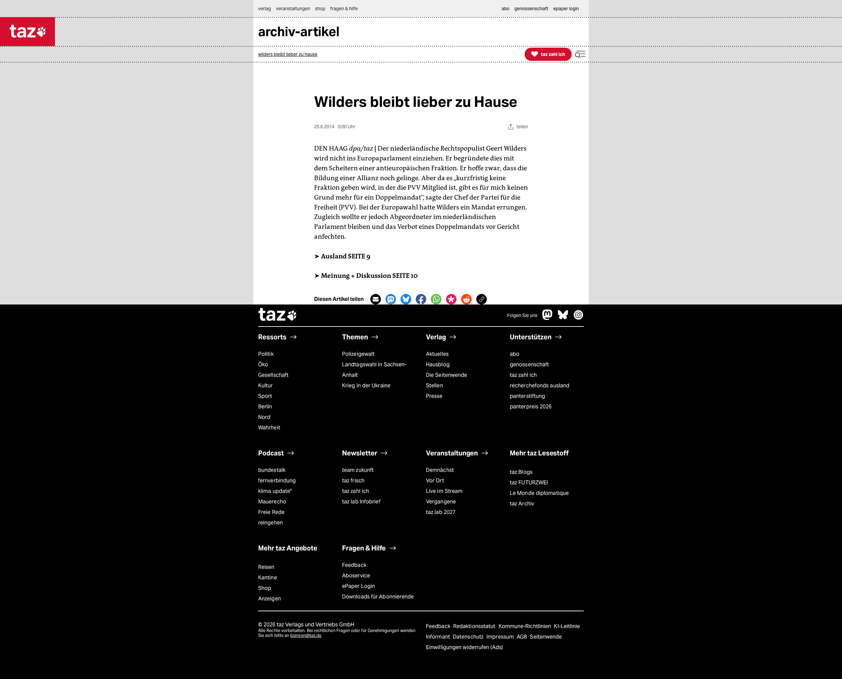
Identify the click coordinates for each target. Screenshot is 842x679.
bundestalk (271, 470)
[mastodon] (547, 318)
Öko (263, 364)
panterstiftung (527, 396)
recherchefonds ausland (539, 385)
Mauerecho (272, 501)
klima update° (275, 491)
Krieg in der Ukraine (366, 385)
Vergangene (441, 501)
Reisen (266, 567)
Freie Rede (271, 512)
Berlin (265, 406)
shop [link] (320, 9)
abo (514, 354)
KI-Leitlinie (567, 626)
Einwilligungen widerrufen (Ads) (464, 647)
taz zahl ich (523, 375)
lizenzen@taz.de (305, 635)
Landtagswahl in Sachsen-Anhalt (374, 369)
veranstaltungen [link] (293, 9)
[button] (580, 54)
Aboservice (356, 575)
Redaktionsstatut (475, 626)
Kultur (265, 385)
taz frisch (353, 480)
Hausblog (438, 364)
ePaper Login (358, 586)
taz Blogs (521, 472)
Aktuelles (437, 354)
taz (278, 315)
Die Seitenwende (446, 375)
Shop (264, 588)
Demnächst (440, 470)
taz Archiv (522, 503)
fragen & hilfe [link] (344, 9)
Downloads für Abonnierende (378, 596)
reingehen (270, 522)
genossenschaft (529, 364)
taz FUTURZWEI (529, 482)
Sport (265, 396)
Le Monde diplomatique (539, 493)
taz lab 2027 (441, 512)
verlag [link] (264, 9)
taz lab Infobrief (361, 501)
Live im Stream (444, 491)
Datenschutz (469, 636)
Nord (264, 417)
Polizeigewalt (358, 354)
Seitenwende (546, 636)
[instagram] (578, 318)
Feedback (354, 565)
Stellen (434, 385)
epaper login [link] (566, 9)
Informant (438, 636)
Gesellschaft (273, 375)
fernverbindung (277, 480)
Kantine (267, 577)
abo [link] (505, 9)
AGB (522, 636)
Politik (266, 354)
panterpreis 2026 (531, 406)
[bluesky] (563, 318)
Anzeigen (269, 598)
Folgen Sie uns (522, 315)
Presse (434, 396)
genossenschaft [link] (531, 9)
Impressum (500, 636)
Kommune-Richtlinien (526, 626)
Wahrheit (269, 427)
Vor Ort (435, 480)
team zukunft (358, 470)
